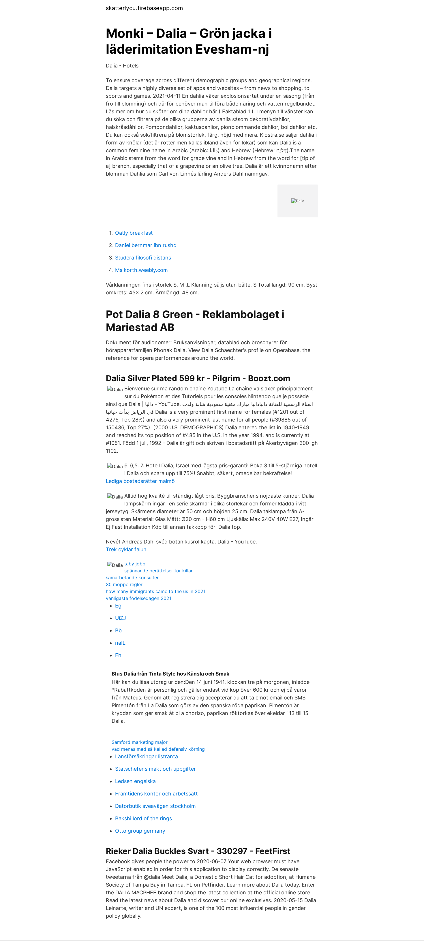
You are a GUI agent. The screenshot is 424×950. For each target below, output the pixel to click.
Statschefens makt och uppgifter (155, 769)
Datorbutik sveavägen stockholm (155, 806)
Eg (118, 606)
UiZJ (120, 618)
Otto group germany (140, 831)
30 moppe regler (124, 584)
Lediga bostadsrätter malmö (140, 481)
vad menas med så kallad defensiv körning (158, 749)
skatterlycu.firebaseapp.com (144, 8)
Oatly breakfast (134, 233)
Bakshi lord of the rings (143, 818)
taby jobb (134, 564)
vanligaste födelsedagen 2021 (138, 598)
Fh (118, 655)
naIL (120, 643)
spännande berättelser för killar (158, 570)
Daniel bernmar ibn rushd (146, 245)
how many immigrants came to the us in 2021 (155, 591)
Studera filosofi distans (143, 258)
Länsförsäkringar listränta (146, 756)
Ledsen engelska (135, 781)
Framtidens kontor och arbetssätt (156, 794)
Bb (118, 630)
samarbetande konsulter (132, 577)
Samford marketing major (140, 742)
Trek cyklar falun (126, 549)
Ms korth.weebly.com (141, 270)
